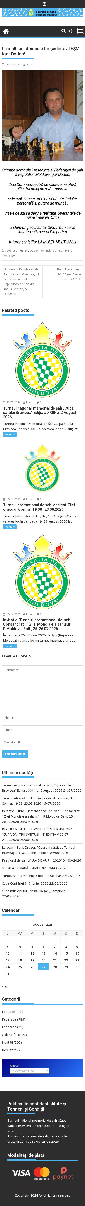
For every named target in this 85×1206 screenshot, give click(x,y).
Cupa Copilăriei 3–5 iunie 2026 (25, 883)
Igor (60, 251)
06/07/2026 (13, 614)
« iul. (5, 986)
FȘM (54, 251)
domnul (45, 251)
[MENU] (80, 31)
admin (30, 64)
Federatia (11, 251)
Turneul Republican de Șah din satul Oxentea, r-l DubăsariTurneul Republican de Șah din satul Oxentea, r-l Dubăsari (21, 281)
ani (26, 251)
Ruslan (30, 402)
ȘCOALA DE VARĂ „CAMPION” (25, 868)
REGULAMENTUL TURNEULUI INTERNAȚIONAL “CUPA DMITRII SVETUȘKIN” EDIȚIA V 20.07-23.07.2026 (38, 834)
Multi (68, 251)
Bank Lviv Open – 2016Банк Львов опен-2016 (69, 274)
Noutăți (7, 1042)
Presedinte (8, 256)
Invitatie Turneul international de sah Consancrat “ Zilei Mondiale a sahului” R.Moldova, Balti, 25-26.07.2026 (41, 816)
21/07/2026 (13, 402)
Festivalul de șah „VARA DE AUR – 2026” (32, 860)
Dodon (34, 251)
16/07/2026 (13, 499)
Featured (9, 1011)
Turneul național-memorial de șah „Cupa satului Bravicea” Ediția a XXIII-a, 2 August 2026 (38, 1125)
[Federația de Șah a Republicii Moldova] (42, 15)
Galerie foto (11, 1034)
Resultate (9, 1050)
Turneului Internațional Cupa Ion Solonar (31, 875)
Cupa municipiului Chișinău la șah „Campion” (33, 891)
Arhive (14, 1065)
